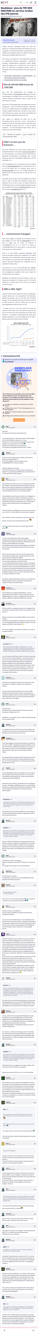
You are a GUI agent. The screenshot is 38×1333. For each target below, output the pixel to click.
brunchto (8, 1213)
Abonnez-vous (19, 420)
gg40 (7, 426)
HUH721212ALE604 (7, 170)
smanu (7, 934)
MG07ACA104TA (24, 187)
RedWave (8, 1011)
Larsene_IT (9, 587)
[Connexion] (31, 3)
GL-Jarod (8, 603)
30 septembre (18, 94)
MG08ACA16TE (16, 189)
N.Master (8, 533)
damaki (8, 820)
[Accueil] (4, 3)
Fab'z (7, 906)
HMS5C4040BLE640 (13, 166)
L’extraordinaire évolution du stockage (15, 80)
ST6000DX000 (25, 241)
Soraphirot (8, 738)
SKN (7, 478)
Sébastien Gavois (8, 40)
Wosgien (8, 1044)
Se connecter (9, 361)
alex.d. (7, 1168)
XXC (7, 1189)
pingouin (8, 1239)
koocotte (8, 677)
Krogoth (8, 768)
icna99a (8, 1077)
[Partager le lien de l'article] (4, 1330)
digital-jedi (9, 871)
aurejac (8, 452)
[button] (35, 2)
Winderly (8, 884)
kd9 (7, 636)
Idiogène (8, 1102)
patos (7, 1143)
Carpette (8, 724)
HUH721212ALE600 (28, 152)
